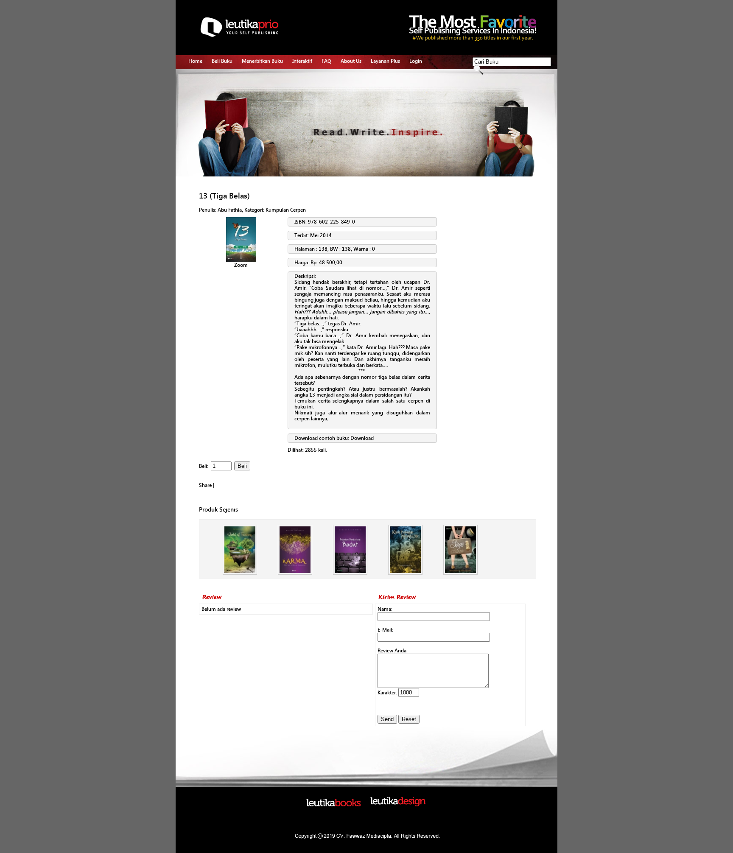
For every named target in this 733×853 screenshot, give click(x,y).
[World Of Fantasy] (240, 573)
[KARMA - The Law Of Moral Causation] (295, 573)
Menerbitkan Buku (262, 61)
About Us (351, 61)
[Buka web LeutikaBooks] (333, 805)
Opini (298, 98)
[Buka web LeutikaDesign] (397, 805)
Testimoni (253, 127)
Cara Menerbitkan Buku (268, 78)
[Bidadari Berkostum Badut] (350, 573)
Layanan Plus (385, 61)
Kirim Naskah (256, 108)
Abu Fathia (230, 210)
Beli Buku (222, 61)
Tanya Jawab (306, 88)
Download (362, 438)
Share (205, 485)
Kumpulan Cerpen (286, 210)
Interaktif (302, 61)
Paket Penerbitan (261, 98)
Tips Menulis (306, 78)
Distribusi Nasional (263, 137)
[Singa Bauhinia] (460, 573)
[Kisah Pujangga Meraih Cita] (405, 573)
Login (415, 61)
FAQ (326, 61)
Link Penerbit (256, 117)
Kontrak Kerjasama (262, 88)
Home (195, 61)
